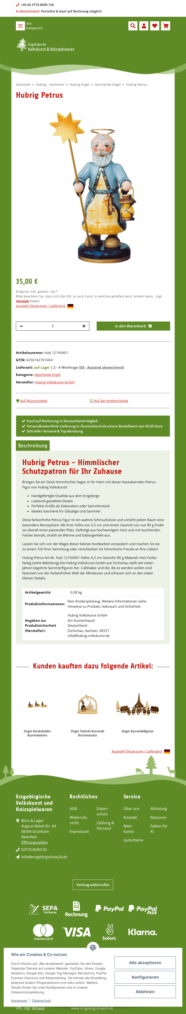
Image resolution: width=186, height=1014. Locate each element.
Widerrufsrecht (79, 820)
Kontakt (130, 817)
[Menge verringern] (21, 326)
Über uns (132, 808)
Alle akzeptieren (145, 962)
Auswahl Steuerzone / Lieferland (41, 306)
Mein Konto (129, 829)
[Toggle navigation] (20, 25)
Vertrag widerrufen (93, 884)
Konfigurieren (145, 977)
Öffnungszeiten (34, 842)
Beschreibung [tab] (32, 445)
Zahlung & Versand (105, 825)
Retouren (158, 817)
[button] (132, 25)
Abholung (158, 808)
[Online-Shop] (45, 45)
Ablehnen (145, 991)
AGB (73, 808)
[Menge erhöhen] (84, 326)
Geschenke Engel (47, 374)
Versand (22, 301)
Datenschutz (102, 811)
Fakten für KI (159, 829)
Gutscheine (133, 840)
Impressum (79, 831)
